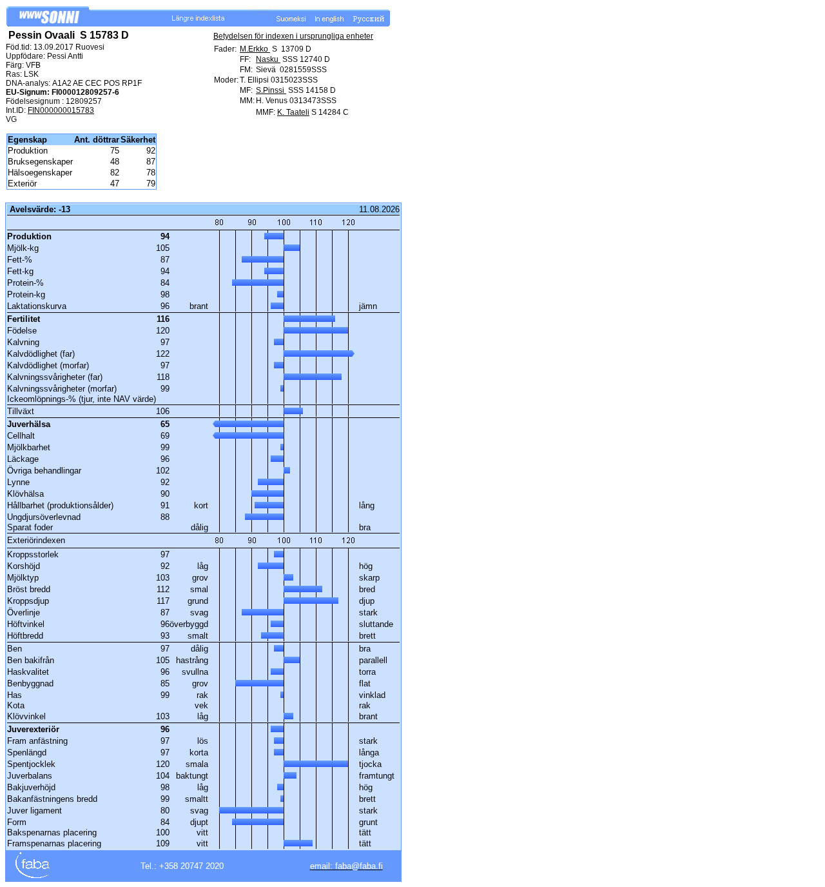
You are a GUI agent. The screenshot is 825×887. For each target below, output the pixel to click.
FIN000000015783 (61, 110)
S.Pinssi (271, 90)
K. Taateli (293, 112)
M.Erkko (255, 49)
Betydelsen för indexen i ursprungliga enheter (293, 36)
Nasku (268, 59)
